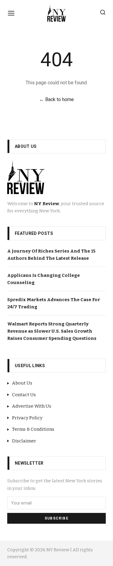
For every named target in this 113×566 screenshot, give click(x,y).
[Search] (103, 12)
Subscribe (56, 518)
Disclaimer (24, 441)
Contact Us (24, 394)
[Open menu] (11, 13)
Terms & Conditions (33, 429)
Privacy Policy (27, 418)
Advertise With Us (31, 406)
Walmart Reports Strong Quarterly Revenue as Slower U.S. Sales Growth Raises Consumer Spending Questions (51, 331)
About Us (22, 383)
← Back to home (56, 99)
